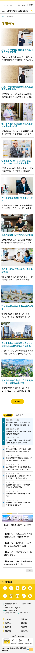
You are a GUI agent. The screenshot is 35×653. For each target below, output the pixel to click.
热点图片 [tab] (19, 415)
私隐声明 (24, 627)
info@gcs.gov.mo (11, 610)
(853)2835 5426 (25, 613)
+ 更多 (29, 571)
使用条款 (24, 631)
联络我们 (24, 623)
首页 (3, 16)
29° (23, 5)
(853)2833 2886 (10, 613)
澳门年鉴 (8, 627)
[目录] (2, 10)
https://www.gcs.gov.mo (13, 608)
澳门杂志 (8, 623)
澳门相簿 (8, 631)
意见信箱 (24, 619)
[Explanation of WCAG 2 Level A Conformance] (30, 649)
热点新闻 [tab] (8, 415)
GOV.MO (8, 619)
